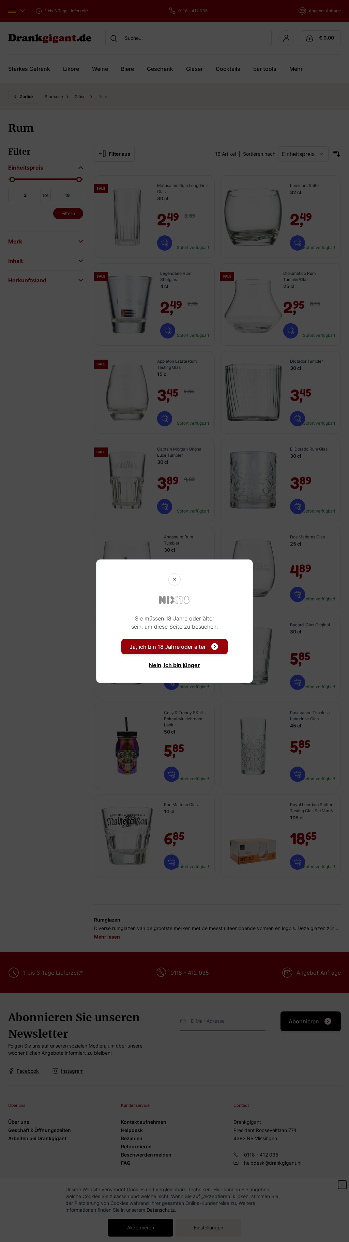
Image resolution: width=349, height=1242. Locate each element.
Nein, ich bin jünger (174, 664)
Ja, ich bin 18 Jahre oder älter (168, 646)
